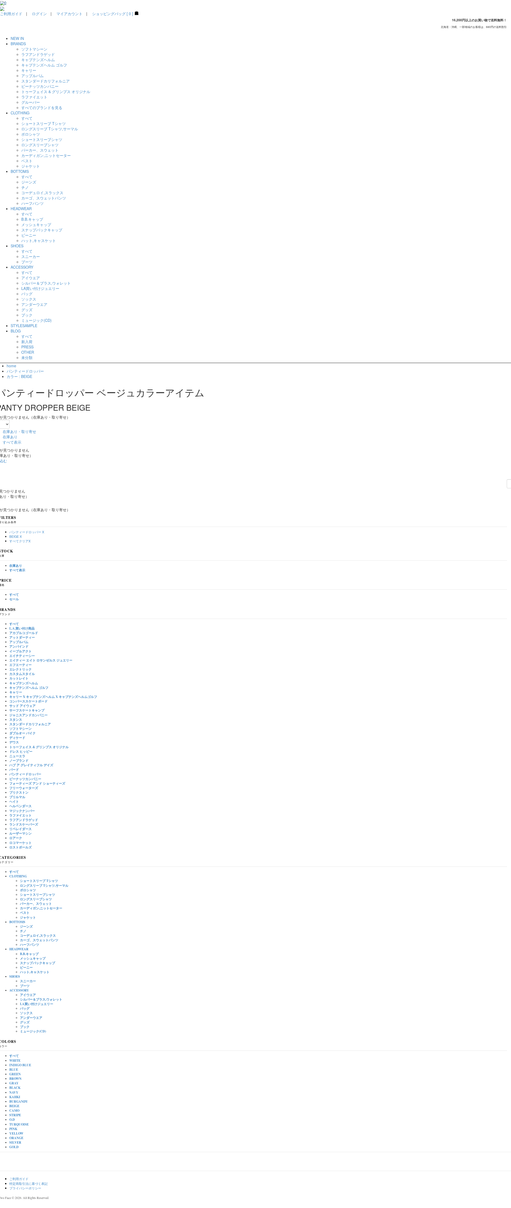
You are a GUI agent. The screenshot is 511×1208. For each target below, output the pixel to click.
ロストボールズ (20, 847)
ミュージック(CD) (36, 320)
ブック (26, 315)
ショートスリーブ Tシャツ (43, 123)
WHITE (14, 1060)
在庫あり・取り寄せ (19, 431)
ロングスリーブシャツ (40, 144)
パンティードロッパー (25, 371)
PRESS (27, 346)
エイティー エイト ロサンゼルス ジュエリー (40, 660)
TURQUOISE (19, 1124)
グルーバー (30, 102)
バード (14, 769)
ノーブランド (18, 760)
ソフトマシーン (34, 49)
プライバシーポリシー (25, 1188)
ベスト (26, 160)
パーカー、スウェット (40, 150)
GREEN (15, 1074)
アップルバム (32, 75)
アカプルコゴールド (23, 633)
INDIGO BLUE (20, 1065)
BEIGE (14, 1106)
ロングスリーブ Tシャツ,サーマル (49, 128)
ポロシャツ (30, 134)
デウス (14, 742)
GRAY (14, 1083)
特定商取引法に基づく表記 (28, 1183)
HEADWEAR (18, 949)
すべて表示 (12, 442)
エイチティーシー (22, 655)
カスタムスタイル (22, 674)
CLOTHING (18, 876)
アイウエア (30, 277)
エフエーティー (20, 665)
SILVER (15, 1142)
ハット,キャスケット (38, 240)
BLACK (14, 1087)
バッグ (26, 293)
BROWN (15, 1078)
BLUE (13, 1069)
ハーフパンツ (32, 203)
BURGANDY (18, 1101)
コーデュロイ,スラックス (42, 192)
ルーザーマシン (20, 833)
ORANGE (16, 1138)
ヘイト (14, 801)
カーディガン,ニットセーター (46, 155)
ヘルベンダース (20, 806)
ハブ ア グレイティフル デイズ (31, 765)
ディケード (17, 737)
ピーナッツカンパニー (40, 86)
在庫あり (10, 436)
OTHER (27, 352)
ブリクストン (18, 792)
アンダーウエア (34, 304)
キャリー (28, 70)
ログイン (39, 13)
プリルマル (17, 797)
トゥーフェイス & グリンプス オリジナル (55, 91)
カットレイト (18, 678)
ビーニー (28, 235)
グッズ (26, 309)
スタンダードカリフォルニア (45, 81)
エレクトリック (20, 669)
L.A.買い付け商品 (22, 628)
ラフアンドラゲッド (38, 54)
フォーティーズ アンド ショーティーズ (37, 783)
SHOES (14, 976)
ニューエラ (17, 756)
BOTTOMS (17, 922)
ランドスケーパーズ (23, 824)
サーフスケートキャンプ (26, 710)
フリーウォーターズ (23, 788)
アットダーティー (22, 637)
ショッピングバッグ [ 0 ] (112, 13)
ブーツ (26, 261)
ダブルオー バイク (22, 733)
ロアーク (15, 838)
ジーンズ (28, 182)
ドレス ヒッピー (20, 751)
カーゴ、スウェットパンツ (43, 198)
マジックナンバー (22, 811)
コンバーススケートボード (28, 701)
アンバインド (18, 646)
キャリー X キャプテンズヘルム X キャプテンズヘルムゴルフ (53, 696)
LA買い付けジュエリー (40, 288)
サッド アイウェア (22, 705)
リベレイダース (20, 829)
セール (14, 599)
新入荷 (26, 341)
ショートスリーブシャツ (41, 139)
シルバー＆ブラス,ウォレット (46, 283)
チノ (25, 187)
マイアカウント (69, 13)
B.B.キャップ (32, 219)
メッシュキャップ (36, 224)
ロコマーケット (20, 842)
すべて (26, 118)
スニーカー (30, 256)
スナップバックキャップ (41, 229)
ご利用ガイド (11, 13)
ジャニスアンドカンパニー (28, 715)
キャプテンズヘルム (38, 59)
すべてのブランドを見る (41, 107)
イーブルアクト (20, 651)
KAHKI (14, 1097)
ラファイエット (34, 96)
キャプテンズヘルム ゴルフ (44, 65)
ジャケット (30, 166)
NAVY (13, 1092)
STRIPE (15, 1115)
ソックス (28, 299)
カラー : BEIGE (19, 376)
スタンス (15, 719)
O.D (12, 1119)
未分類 (26, 357)
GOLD (14, 1147)
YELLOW (16, 1133)
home (11, 365)
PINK (13, 1129)
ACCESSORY (19, 990)
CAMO (14, 1110)
